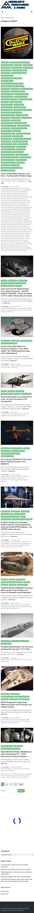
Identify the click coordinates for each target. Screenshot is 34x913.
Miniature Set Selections (7, 123)
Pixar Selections (16, 131)
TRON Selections (5, 165)
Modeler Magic (21, 774)
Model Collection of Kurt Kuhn (8, 125)
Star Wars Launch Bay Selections (8, 144)
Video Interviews (15, 165)
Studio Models (24, 777)
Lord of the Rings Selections (7, 115)
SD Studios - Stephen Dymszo (22, 696)
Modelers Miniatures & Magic (20, 908)
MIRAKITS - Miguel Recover (18, 451)
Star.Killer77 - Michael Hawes (8, 146)
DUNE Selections (5, 91)
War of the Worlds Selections (8, 170)
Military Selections (16, 120)
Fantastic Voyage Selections (17, 91)
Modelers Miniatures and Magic (9, 775)
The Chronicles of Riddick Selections (9, 157)
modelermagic (29, 774)
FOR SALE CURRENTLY (26, 340)
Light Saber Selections (16, 112)
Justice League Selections (7, 285)
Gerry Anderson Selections (21, 96)
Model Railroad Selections (23, 125)
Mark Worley (27, 582)
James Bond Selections (6, 107)
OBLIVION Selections (6, 131)
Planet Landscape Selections (8, 133)
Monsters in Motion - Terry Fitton (9, 343)
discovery (6, 774)
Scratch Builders (21, 775)
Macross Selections (15, 117)
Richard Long (4, 584)
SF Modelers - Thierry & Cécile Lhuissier (10, 748)
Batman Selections (5, 73)
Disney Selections (15, 88)
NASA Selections (5, 128)
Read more (7, 303)
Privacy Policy (5, 891)
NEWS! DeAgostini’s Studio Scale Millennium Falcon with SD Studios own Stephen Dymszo (16, 704)
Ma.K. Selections (5, 117)
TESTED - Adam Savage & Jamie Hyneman (22, 519)
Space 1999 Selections (6, 138)
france (11, 774)
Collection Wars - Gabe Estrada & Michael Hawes (12, 86)
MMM (14, 774)
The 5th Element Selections (7, 154)
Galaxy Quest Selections (7, 96)
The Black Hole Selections (22, 154)
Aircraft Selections (27, 65)
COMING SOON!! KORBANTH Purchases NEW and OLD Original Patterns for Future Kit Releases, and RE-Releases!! (17, 590)
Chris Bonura (11, 391)
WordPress (11, 910)
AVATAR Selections (28, 67)
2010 (2, 774)
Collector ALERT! (5, 88)
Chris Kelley (12, 579)
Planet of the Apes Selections (23, 133)
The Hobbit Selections (25, 157)
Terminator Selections (18, 152)
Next (21, 784)
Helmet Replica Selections (25, 99)
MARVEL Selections (26, 117)
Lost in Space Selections (22, 115)
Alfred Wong (4, 579)
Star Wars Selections (23, 144)
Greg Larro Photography (19, 514)
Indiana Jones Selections (15, 102)
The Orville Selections (21, 160)
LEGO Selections (5, 112)
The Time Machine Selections (8, 162)
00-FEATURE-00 (5, 694)
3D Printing (4, 280)
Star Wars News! (13, 699)
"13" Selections (4, 62)
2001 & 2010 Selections (6, 65)
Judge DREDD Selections (19, 107)
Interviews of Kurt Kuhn (6, 104)
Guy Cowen (16, 393)
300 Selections (17, 65)
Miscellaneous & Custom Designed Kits (10, 453)
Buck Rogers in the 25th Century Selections (11, 78)
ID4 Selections (4, 102)
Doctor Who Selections (26, 88)
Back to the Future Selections (20, 70)
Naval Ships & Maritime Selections (19, 128)
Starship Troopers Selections (8, 149)
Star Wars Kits (12, 584)
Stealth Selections (21, 149)
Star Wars (23, 516)
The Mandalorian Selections (7, 160)
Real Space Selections (17, 136)
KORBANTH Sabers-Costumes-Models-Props (11, 582)
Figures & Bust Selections (7, 94)
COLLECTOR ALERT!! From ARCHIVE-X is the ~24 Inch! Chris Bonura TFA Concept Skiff (16, 399)
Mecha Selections (5, 120)
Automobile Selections (16, 67)
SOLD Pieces (18, 285)
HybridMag (20, 910)
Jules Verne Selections (6, 110)
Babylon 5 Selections (6, 70)
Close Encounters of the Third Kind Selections (12, 83)
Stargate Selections (21, 146)
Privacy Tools (4, 894)
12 (15, 784)
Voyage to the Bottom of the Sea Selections (11, 167)
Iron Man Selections (18, 104)
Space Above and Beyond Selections (22, 138)
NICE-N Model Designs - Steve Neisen (10, 516)
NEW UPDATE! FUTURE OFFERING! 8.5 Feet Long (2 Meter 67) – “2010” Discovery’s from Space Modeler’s (16, 754)
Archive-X (3, 391)
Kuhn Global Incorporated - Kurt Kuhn (22, 110)
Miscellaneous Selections (20, 123)
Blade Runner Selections (7, 75)
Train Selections (20, 162)
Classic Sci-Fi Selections (7, 81)
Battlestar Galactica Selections (19, 73)
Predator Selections (5, 136)
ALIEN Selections (5, 67)
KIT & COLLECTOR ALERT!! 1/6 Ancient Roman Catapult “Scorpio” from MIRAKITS (16, 461)
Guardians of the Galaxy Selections (9, 99)
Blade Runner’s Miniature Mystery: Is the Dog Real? (16, 869)
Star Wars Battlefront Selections (20, 141)
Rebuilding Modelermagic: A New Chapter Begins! (15, 876)
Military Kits (26, 448)
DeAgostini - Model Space (7, 696)
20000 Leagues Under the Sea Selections (19, 62)
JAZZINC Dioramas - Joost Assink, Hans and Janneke (13, 283)
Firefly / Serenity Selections (21, 94)
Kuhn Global (5, 186)
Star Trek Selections (6, 141)
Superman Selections (6, 152)
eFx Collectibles (25, 511)
